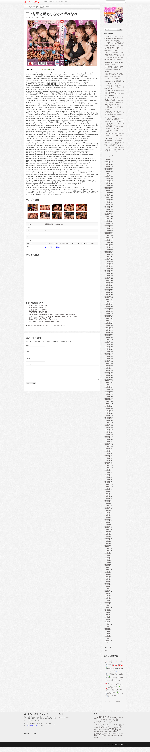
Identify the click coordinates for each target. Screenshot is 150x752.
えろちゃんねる (31, 2)
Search (120, 29)
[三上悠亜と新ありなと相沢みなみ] (62, 43)
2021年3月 (107, 272)
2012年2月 (107, 460)
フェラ (106, 727)
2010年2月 (107, 502)
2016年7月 (107, 368)
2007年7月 (107, 555)
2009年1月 (107, 524)
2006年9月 (107, 573)
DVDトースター (118, 717)
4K (54, 243)
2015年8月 (107, 387)
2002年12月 (107, 638)
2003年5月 (107, 633)
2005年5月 (107, 598)
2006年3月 (107, 583)
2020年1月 (107, 296)
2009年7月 (107, 514)
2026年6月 (107, 163)
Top (145, 747)
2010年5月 (107, 496)
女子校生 (96, 731)
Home (27, 7)
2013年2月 (107, 439)
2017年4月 (107, 353)
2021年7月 (107, 265)
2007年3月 (107, 562)
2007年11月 (107, 548)
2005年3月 (107, 600)
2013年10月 (107, 426)
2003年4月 (107, 635)
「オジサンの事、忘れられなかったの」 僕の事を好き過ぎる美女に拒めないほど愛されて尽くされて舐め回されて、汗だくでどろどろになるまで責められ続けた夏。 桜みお (114, 121)
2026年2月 (107, 170)
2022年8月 (107, 242)
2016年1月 (107, 379)
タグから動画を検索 (61, 2)
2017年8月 (107, 346)
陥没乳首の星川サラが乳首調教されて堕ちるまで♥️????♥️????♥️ (114, 664)
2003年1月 (107, 637)
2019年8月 (107, 304)
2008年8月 (107, 533)
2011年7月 (107, 472)
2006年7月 (107, 576)
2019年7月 (107, 306)
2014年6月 (107, 412)
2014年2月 (107, 419)
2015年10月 (107, 384)
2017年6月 (107, 349)
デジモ (116, 721)
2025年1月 (107, 192)
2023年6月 (107, 225)
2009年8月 (107, 512)
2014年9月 (107, 407)
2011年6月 (107, 474)
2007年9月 (107, 552)
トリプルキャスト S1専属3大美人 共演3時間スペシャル (44, 321)
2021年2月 (107, 273)
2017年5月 (107, 351)
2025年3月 (107, 189)
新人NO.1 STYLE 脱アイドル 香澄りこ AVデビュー (43, 319)
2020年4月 (107, 291)
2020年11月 (107, 279)
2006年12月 (107, 567)
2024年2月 (107, 211)
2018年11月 (107, 320)
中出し (121, 727)
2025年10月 (107, 177)
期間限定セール (99, 733)
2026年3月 (107, 168)
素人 (109, 736)
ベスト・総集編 (113, 727)
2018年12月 (107, 318)
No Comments (40, 17)
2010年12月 (107, 484)
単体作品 (114, 729)
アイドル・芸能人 (89, 243)
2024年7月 (107, 202)
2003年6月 (107, 631)
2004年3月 (107, 619)
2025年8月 (107, 180)
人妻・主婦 (102, 729)
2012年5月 (107, 455)
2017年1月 (107, 358)
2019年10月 (107, 301)
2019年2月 (107, 315)
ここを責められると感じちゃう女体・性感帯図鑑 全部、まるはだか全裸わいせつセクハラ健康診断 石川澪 (114, 38)
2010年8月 (107, 491)
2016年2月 (107, 377)
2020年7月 (107, 285)
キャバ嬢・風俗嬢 (97, 721)
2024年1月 (107, 213)
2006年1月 (107, 586)
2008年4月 (107, 540)
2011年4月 (107, 477)
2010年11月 (107, 486)
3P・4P (96, 717)
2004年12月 (107, 605)
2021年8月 (107, 263)
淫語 (115, 733)
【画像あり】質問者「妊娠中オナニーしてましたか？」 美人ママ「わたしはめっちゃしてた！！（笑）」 (114, 679)
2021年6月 (107, 266)
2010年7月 (107, 493)
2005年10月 (107, 592)
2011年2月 (107, 481)
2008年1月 (107, 545)
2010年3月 (107, 500)
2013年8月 (107, 429)
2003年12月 (107, 623)
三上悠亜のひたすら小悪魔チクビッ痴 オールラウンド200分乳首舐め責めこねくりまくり (53, 316)
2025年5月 (107, 185)
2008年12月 (107, 526)
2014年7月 (107, 410)
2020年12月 (107, 277)
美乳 (63, 243)
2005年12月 (107, 588)
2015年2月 (107, 398)
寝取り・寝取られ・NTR (106, 731)
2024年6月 (107, 204)
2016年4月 (107, 374)
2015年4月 (107, 394)
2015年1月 (107, 400)
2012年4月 (107, 457)
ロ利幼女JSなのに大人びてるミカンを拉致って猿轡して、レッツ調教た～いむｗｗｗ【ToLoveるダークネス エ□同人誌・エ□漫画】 (114, 690)
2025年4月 (107, 187)
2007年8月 (107, 554)
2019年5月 (107, 310)
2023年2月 (107, 232)
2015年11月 (107, 382)
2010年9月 (107, 490)
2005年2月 (107, 602)
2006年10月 (107, 571)
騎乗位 (96, 737)
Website (28, 358)
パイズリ (101, 727)
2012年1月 (107, 462)
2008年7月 (107, 534)
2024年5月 (107, 206)
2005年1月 (107, 604)
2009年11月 (107, 507)
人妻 (98, 729)
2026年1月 (107, 171)
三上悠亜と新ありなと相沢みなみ (54, 224)
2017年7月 (107, 348)
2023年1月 (107, 234)
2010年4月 (107, 498)
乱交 (67, 243)
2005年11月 (107, 590)
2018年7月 (107, 327)
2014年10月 (107, 405)
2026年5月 (107, 164)
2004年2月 (107, 621)
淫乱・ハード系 (109, 733)
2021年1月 (107, 275)
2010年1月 (107, 503)
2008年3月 (107, 541)
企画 (108, 729)
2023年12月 (107, 215)
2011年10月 (107, 467)
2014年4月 (107, 415)
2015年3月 (107, 396)
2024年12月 (107, 194)
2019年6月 (107, 308)
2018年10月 (107, 322)
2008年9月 (107, 531)
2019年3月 (107, 313)
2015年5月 (107, 393)
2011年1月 (107, 483)
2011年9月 (107, 469)
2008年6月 (107, 536)
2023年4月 (107, 228)
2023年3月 (107, 230)
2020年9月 (107, 282)
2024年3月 (107, 209)
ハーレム (81, 243)
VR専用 (96, 719)
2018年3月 (107, 334)
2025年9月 (107, 178)
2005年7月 (107, 595)
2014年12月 (107, 401)
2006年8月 (107, 574)
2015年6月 (107, 391)
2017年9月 (107, 344)
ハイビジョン (48, 243)
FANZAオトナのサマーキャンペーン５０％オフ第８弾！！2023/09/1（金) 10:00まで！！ (114, 670)
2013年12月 (107, 422)
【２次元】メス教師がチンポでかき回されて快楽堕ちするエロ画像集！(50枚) (114, 674)
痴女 (70, 243)
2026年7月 (107, 161)
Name (27, 345)
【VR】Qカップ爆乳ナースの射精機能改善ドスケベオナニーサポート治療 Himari (114, 135)
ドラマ (110, 723)
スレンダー (109, 721)
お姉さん (101, 719)
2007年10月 (107, 550)
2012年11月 (107, 445)
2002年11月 (107, 640)
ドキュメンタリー (105, 723)
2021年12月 (107, 256)
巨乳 (116, 731)
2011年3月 (107, 479)
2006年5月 (107, 579)
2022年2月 (107, 253)
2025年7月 (107, 182)
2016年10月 (107, 363)
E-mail (27, 352)
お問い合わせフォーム (32, 725)
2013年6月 (107, 432)
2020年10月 (107, 280)
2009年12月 (107, 505)
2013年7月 (107, 431)
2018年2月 (107, 336)
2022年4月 (107, 249)
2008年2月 (107, 543)
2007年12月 (107, 547)
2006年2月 (107, 585)
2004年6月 (107, 614)
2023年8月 (107, 221)
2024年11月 (107, 196)
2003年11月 (107, 624)
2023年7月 (107, 223)
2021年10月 (107, 260)
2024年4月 (107, 208)
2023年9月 (107, 220)
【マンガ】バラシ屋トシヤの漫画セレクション (114, 661)
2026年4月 (107, 166)
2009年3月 (107, 521)
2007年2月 (107, 564)
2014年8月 (107, 408)
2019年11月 (107, 299)
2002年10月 (107, 642)
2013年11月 (107, 424)
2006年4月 (107, 581)
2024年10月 (107, 197)
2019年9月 (107, 303)
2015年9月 (107, 386)
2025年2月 (107, 190)
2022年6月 (107, 246)
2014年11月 (107, 403)
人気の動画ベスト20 (48, 2)
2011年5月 (107, 476)
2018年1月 (107, 337)
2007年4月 (107, 560)
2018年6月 (107, 329)
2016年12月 (107, 360)
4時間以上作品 (106, 717)
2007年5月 (107, 559)
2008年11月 (107, 528)
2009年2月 (107, 522)
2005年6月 (107, 597)
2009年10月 (107, 509)
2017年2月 (107, 356)
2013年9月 (107, 427)
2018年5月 (107, 330)
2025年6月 (107, 183)
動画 (31, 7)
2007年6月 (107, 557)
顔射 (120, 735)
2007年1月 (107, 566)
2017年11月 (107, 341)
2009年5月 (107, 517)
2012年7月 (107, 451)
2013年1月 (107, 441)
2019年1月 (107, 317)
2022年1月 (107, 254)
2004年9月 (107, 611)
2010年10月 (107, 488)
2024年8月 (107, 201)
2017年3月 (107, 355)
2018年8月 (107, 325)
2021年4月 (107, 270)
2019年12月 (107, 298)
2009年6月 (107, 515)
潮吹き (118, 733)
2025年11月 (107, 175)
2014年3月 (107, 417)
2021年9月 (107, 261)
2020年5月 (107, 289)
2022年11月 (107, 237)
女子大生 (121, 729)
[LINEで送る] (51, 69)
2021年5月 (107, 268)
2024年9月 (107, 199)
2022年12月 (107, 235)
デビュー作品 (97, 723)
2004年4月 (107, 617)
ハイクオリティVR (101, 725)
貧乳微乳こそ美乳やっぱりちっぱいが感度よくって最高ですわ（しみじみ (114, 695)
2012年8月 (107, 450)
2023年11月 (107, 216)
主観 (95, 729)
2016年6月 (107, 370)
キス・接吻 (115, 719)
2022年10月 (107, 239)
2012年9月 (107, 448)
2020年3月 (107, 292)
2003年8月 (107, 628)
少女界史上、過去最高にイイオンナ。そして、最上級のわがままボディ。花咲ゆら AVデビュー (114, 86)
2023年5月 (107, 227)
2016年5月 (107, 372)
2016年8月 (107, 367)
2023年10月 (107, 218)
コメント (28, 364)
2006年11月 (107, 569)
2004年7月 (107, 612)
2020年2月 (107, 294)
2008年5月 (107, 538)
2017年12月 (107, 339)
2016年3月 (107, 375)
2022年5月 (107, 247)
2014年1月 (107, 420)
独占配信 (58, 243)
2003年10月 (107, 626)
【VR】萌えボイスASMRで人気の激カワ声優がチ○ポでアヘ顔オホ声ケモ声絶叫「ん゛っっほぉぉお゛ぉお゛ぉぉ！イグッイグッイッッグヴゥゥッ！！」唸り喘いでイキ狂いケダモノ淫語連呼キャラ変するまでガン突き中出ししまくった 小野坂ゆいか (114, 78)
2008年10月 (107, 529)
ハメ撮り (96, 727)
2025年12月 (107, 173)
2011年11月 (107, 465)
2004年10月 (107, 609)
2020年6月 (107, 287)
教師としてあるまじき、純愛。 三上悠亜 (40, 318)
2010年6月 (107, 495)
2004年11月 (107, 607)
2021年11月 (107, 258)
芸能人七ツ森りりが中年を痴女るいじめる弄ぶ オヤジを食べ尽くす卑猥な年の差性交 (52, 314)
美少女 (116, 735)
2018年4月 (107, 332)
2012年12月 (107, 443)
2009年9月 (107, 510)
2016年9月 (107, 365)
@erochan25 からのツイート (66, 717)
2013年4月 (107, 436)
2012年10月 (107, 446)
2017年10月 (107, 343)
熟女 (122, 733)
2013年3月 (107, 438)
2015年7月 (107, 389)
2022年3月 (107, 251)
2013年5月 (107, 434)
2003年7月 (107, 630)
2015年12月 (107, 381)
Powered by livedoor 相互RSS (112, 702)
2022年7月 (107, 244)
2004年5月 (107, 616)
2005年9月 (107, 593)
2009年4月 (107, 519)
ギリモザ (75, 243)
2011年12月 (107, 464)
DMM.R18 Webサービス (123, 744)
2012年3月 (107, 458)
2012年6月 (107, 453)
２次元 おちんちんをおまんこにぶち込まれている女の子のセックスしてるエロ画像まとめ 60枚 (114, 685)
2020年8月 (107, 284)
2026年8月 (107, 159)
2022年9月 (107, 241)
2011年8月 (107, 471)
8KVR (112, 717)
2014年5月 (107, 413)
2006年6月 (107, 578)
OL (122, 717)
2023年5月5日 (30, 17)
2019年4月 (107, 311)
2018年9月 (107, 324)
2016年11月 (107, 362)
